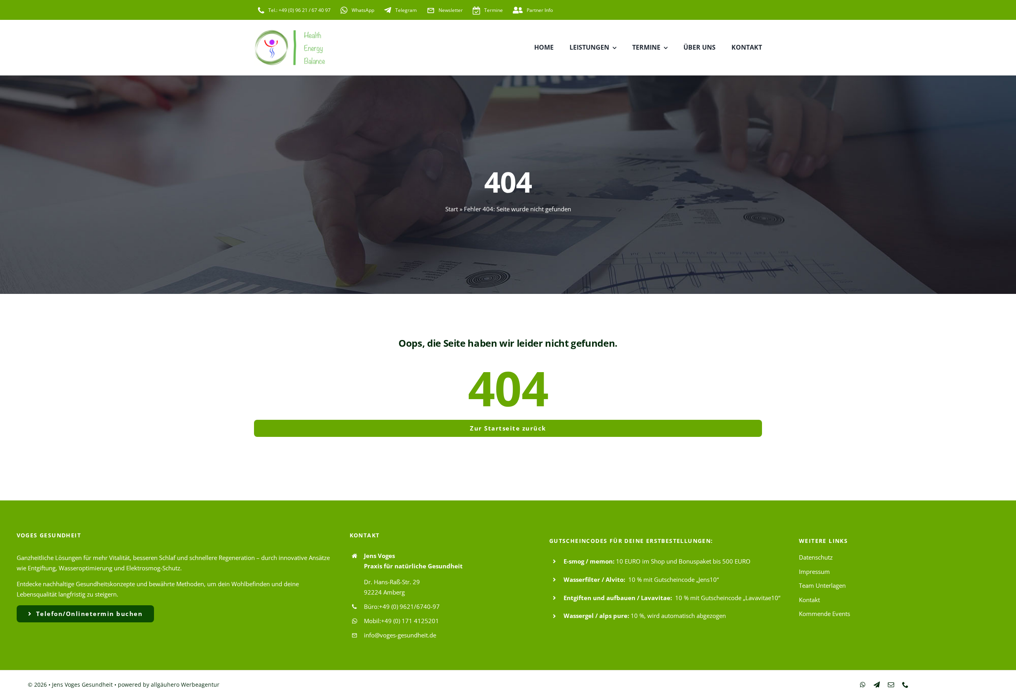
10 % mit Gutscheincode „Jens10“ (673, 579)
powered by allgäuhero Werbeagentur (168, 684)
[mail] (891, 685)
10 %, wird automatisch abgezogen (678, 616)
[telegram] (877, 685)
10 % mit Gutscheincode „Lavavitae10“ (727, 598)
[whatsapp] (863, 685)
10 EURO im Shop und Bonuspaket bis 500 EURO (683, 561)
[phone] (905, 685)
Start (451, 209)
